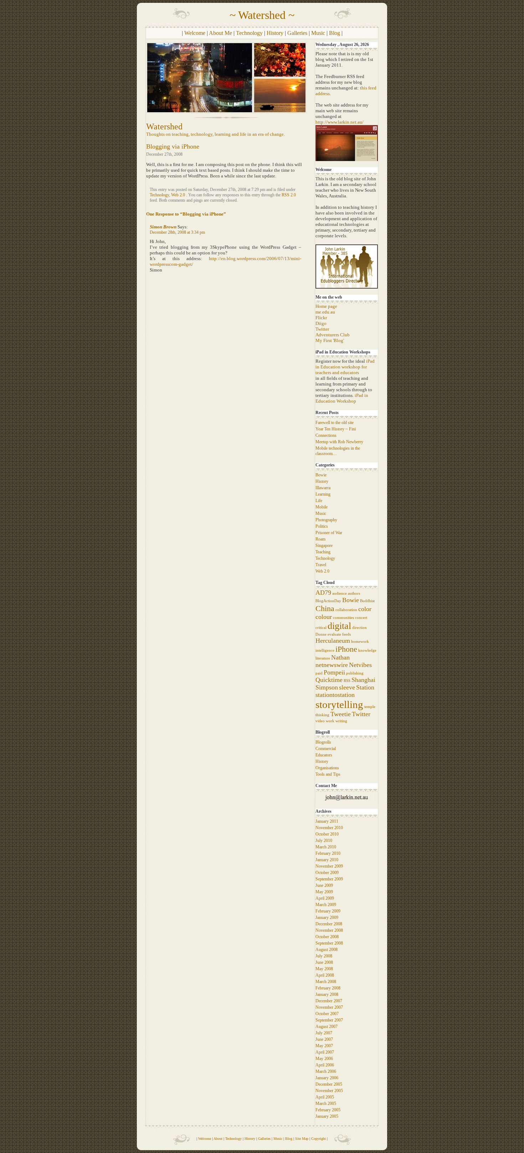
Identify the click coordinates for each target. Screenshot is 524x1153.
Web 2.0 (178, 194)
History (275, 33)
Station (365, 687)
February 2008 (327, 988)
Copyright (318, 1139)
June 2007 (324, 1039)
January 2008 (326, 994)
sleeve (347, 687)
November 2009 (329, 866)
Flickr (321, 317)
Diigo (321, 323)
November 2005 (329, 1090)
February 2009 (327, 911)
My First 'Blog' (329, 340)
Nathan (340, 657)
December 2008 (328, 923)
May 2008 (324, 968)
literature (322, 658)
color (364, 608)
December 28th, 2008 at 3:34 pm (177, 232)
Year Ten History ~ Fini (335, 428)
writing (341, 721)
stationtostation (335, 694)
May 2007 (324, 1045)
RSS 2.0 (289, 194)
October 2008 (327, 936)
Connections (326, 435)
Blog (334, 33)
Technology (249, 33)
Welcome (194, 33)
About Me (220, 33)
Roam (320, 539)
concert (361, 618)
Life (318, 500)
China (324, 608)
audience (339, 593)
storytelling (339, 704)
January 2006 (326, 1077)
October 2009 (327, 872)
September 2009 (329, 879)
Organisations (327, 767)
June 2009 (324, 885)
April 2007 (324, 1052)
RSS (347, 681)
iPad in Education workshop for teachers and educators (345, 366)
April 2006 (324, 1064)
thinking (322, 715)
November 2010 (329, 827)
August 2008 (326, 949)
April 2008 (324, 975)
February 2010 (327, 853)
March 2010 (325, 846)
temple (369, 707)
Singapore (324, 545)
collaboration (346, 610)
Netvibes (360, 664)
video (320, 721)
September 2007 (329, 1020)
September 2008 (329, 943)
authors (354, 593)
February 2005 (327, 1109)
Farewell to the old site (334, 422)
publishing (355, 673)
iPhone (346, 649)
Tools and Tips (327, 774)
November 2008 (329, 930)
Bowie (321, 474)
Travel (320, 564)
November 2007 (329, 1007)
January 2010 (326, 859)
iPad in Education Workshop (341, 398)
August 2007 (326, 1026)
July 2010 (323, 840)
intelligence (324, 650)
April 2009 (324, 898)
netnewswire (331, 664)
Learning (322, 494)
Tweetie (340, 714)
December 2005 (328, 1084)
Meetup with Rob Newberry (339, 441)
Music (318, 33)
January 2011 (326, 821)
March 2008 (325, 981)
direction (359, 628)
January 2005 (326, 1116)
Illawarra (322, 487)
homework (360, 641)
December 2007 (328, 1000)
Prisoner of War (328, 532)
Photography (326, 519)
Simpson (326, 687)
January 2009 (326, 917)
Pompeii (334, 672)
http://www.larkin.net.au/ (339, 122)
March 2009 (325, 904)
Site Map (301, 1139)
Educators (323, 755)
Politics (321, 526)
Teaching (322, 551)
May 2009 (324, 891)
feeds (346, 634)
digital (339, 626)
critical (321, 628)
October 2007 (327, 1013)
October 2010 (327, 834)
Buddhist (367, 601)
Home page (326, 306)
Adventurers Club (332, 334)
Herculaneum (332, 640)
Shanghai (363, 679)
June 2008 (324, 962)
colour (323, 616)
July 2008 (323, 955)
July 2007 (323, 1032)
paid (319, 673)
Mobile (321, 507)
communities (343, 618)
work (330, 721)
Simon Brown (163, 226)
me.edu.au (325, 312)
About (218, 1139)
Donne (321, 634)
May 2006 (324, 1058)
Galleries (297, 33)
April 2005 (324, 1097)
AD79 (323, 592)
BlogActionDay (328, 601)
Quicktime (329, 679)
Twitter (322, 329)
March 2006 (325, 1071)
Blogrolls (323, 742)
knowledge (367, 650)
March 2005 (325, 1103)
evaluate (334, 634)
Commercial (325, 748)
